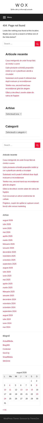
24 (5, 399)
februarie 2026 (9, 244)
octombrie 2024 (9, 307)
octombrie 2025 (9, 260)
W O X (21, 5)
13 (21, 390)
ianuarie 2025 (8, 296)
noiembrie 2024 (9, 303)
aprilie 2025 (7, 284)
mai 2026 (6, 232)
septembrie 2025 (9, 264)
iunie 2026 (7, 228)
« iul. (5, 410)
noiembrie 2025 (9, 256)
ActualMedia (8, 341)
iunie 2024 (7, 323)
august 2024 (8, 315)
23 (37, 394)
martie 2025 (7, 288)
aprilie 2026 (7, 236)
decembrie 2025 (9, 252)
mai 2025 (6, 280)
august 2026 (8, 220)
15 (32, 390)
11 (10, 390)
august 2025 (8, 268)
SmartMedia (8, 357)
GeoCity (6, 353)
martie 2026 (7, 240)
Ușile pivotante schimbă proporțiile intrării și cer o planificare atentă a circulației (20, 71)
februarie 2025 (9, 292)
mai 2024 (6, 327)
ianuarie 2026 (8, 248)
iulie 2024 (7, 319)
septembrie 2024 (9, 311)
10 (5, 390)
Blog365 (6, 345)
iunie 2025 (7, 276)
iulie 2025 (7, 272)
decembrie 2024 (9, 299)
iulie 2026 (7, 224)
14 (27, 390)
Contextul (7, 349)
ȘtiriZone (6, 361)
